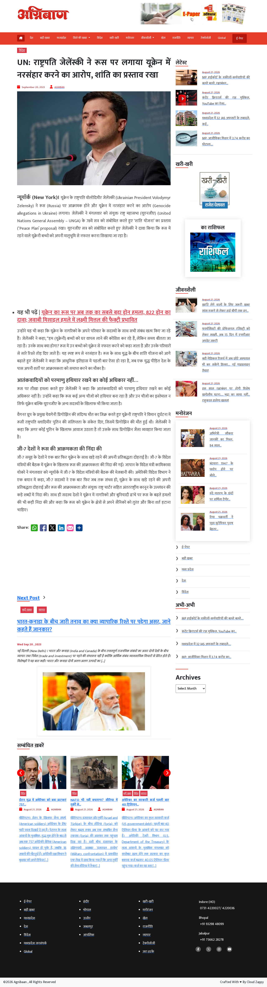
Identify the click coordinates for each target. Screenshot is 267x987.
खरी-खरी (114, 37)
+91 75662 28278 (212, 940)
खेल (163, 37)
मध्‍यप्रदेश (61, 37)
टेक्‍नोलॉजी (206, 37)
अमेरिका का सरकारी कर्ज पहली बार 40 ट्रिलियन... (94, 802)
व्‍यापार (190, 37)
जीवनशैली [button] (146, 37)
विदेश (100, 37)
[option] (42, 812)
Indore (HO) (217, 905)
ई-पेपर (239, 38)
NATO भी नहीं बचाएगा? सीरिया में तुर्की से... (42, 802)
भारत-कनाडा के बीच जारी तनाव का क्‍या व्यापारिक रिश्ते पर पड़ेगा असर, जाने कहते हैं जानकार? (94, 625)
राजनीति (176, 37)
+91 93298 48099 (212, 924)
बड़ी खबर (45, 37)
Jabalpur (211, 937)
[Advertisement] (94, 272)
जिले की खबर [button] (80, 37)
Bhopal (211, 921)
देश (31, 37)
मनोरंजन (130, 37)
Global (222, 37)
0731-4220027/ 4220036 (217, 908)
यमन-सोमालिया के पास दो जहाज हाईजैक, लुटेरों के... (145, 802)
